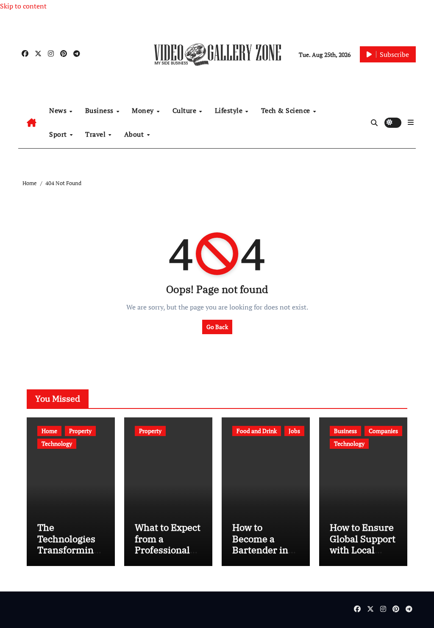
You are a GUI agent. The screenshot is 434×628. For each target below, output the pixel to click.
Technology (57, 443)
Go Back (217, 327)
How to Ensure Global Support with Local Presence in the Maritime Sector (362, 555)
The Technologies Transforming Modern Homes (68, 549)
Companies (383, 431)
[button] (411, 122)
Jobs (294, 431)
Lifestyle (230, 110)
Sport (59, 134)
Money (144, 110)
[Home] (31, 122)
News (59, 110)
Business (100, 110)
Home (49, 431)
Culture (185, 110)
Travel (96, 134)
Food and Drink (256, 431)
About (135, 134)
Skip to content (23, 6)
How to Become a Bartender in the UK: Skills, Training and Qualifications (263, 555)
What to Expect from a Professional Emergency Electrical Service (167, 555)
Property (80, 431)
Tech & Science (286, 110)
